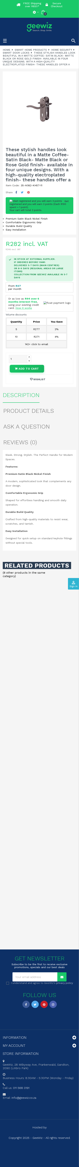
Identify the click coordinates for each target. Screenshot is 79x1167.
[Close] (72, 549)
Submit (39, 607)
